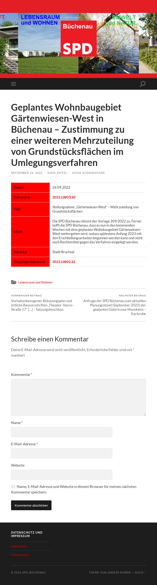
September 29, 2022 (27, 173)
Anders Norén (119, 572)
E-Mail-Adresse (24, 444)
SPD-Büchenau (34, 572)
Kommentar (21, 374)
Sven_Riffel (57, 173)
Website (18, 465)
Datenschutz (20, 555)
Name (17, 422)
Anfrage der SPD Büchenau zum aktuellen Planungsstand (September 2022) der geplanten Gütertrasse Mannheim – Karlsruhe (114, 305)
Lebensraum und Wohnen (35, 282)
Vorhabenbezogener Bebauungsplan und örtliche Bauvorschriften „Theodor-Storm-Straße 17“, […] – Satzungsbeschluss (42, 302)
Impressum (19, 546)
